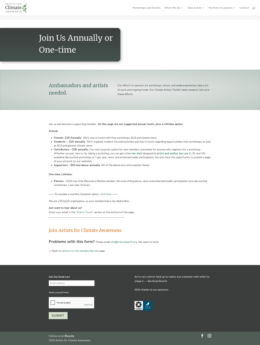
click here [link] (105, 194)
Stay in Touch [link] (85, 212)
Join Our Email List (59, 277)
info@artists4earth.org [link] (124, 242)
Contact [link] (244, 8)
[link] (16, 7)
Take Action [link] (194, 8)
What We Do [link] (172, 8)
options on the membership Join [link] (80, 251)
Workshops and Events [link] (146, 8)
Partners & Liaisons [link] (221, 8)
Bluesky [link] (69, 336)
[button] (202, 336)
